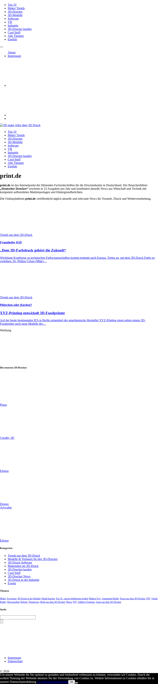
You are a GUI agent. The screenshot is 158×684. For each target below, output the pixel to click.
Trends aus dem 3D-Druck (24, 555)
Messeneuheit (13, 602)
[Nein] (76, 682)
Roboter (24, 602)
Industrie (13, 25)
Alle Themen (16, 36)
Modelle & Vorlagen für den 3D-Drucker (33, 559)
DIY (148, 598)
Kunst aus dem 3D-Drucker (132, 598)
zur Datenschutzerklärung (52, 681)
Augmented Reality (110, 598)
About (11, 52)
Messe (69, 602)
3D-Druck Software (20, 562)
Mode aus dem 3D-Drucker (52, 602)
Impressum (14, 56)
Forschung (12, 598)
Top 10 (12, 4)
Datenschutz (15, 661)
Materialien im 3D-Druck (23, 566)
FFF (75, 602)
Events (12, 583)
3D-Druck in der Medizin (29, 598)
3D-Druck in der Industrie (23, 579)
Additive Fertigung (86, 602)
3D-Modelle (15, 15)
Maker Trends (16, 8)
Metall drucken (48, 598)
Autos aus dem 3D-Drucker (108, 602)
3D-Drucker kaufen (20, 29)
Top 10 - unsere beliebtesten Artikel (72, 598)
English (12, 39)
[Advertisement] (79, 346)
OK (71, 682)
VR (10, 22)
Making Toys (95, 598)
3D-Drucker (15, 11)
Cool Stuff (14, 32)
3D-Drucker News (19, 576)
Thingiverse (34, 602)
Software (13, 18)
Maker (3, 598)
